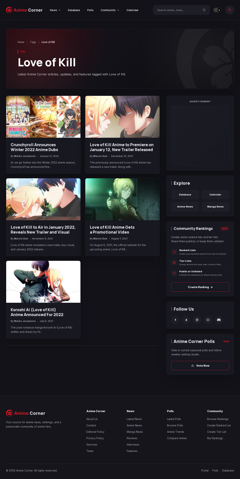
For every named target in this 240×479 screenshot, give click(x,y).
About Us (92, 419)
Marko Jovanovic (25, 156)
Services (91, 444)
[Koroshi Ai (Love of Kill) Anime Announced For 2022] (43, 282)
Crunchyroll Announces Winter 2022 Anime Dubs (34, 147)
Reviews (132, 438)
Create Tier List (216, 431)
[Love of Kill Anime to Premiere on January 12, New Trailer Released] (122, 117)
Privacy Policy (95, 438)
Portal (204, 470)
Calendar (133, 10)
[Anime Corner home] (24, 10)
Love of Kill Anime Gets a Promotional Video (112, 230)
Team (89, 451)
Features (132, 451)
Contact (91, 425)
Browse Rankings (218, 419)
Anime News (185, 206)
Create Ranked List (219, 425)
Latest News (134, 419)
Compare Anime (177, 438)
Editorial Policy (95, 431)
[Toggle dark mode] (217, 10)
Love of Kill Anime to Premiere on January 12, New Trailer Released (122, 147)
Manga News (215, 206)
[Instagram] (197, 320)
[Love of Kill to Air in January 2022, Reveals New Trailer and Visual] (43, 199)
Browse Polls (175, 425)
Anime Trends (175, 431)
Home (21, 42)
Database (74, 10)
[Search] (204, 10)
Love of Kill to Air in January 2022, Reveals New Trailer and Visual (43, 230)
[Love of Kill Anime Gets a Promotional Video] (122, 199)
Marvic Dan (100, 156)
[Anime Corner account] (229, 10)
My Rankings (215, 438)
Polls (90, 10)
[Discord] (219, 320)
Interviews (133, 444)
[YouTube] (208, 320)
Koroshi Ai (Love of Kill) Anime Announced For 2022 (37, 312)
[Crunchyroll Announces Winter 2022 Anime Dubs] (43, 117)
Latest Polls (174, 419)
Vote (226, 341)
